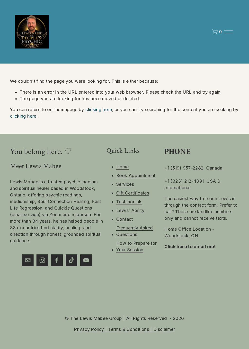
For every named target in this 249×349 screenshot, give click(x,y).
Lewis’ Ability (130, 210)
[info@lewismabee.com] (28, 260)
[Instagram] (42, 260)
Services (125, 184)
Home (122, 166)
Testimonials (129, 201)
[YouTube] (86, 260)
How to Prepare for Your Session (136, 246)
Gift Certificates (132, 192)
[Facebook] (57, 260)
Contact (124, 219)
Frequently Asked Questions (134, 231)
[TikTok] (71, 260)
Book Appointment (136, 175)
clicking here (98, 109)
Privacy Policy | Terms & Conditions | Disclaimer (124, 329)
